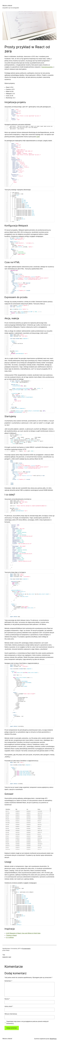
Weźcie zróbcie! (7, 5)
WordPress (53, 1038)
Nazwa (7, 999)
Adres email (9, 1006)
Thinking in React (11, 935)
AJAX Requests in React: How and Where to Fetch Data (23, 933)
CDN (37, 136)
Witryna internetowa (11, 1014)
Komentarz (8, 981)
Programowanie (26, 948)
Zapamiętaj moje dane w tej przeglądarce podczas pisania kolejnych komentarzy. (27, 1022)
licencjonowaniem (47, 67)
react (9, 957)
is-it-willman (10, 937)
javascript (5, 957)
